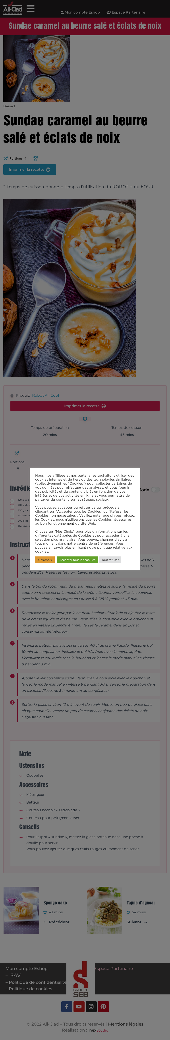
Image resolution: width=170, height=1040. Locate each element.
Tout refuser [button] (110, 560)
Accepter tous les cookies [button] (77, 560)
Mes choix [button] (45, 560)
